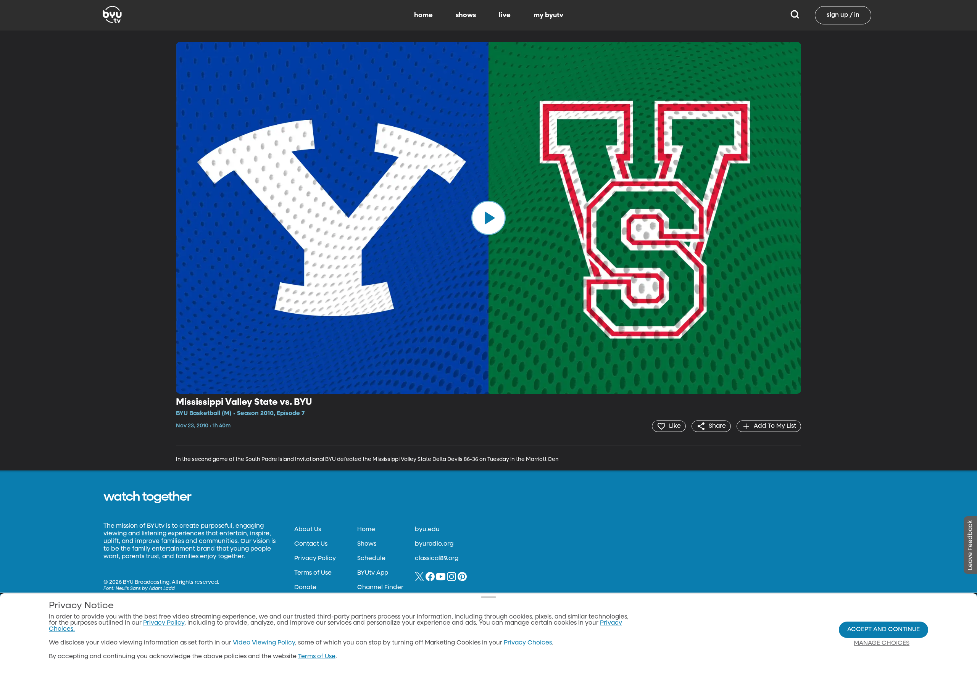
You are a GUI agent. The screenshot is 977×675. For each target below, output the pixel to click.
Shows (366, 544)
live (505, 15)
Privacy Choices (528, 643)
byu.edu (427, 530)
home (423, 15)
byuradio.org (434, 544)
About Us (307, 530)
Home (366, 530)
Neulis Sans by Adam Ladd (145, 588)
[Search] (794, 15)
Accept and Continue (883, 630)
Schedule (371, 559)
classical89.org (436, 559)
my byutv (548, 15)
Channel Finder (380, 588)
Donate (305, 588)
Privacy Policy (315, 559)
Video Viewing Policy (264, 643)
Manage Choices (881, 643)
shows (466, 15)
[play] (488, 218)
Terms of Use (313, 573)
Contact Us (310, 544)
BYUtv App (372, 573)
